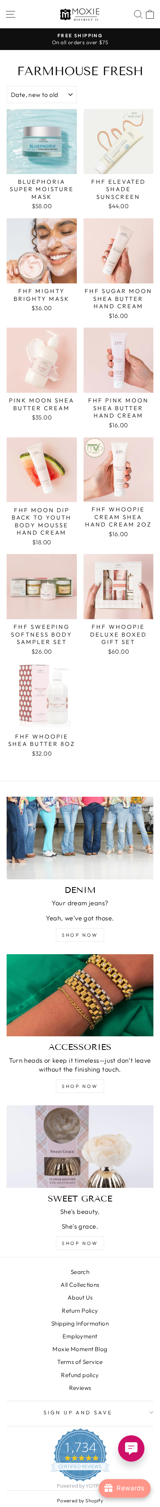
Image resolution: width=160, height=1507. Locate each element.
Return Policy (80, 1310)
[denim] (80, 838)
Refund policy (80, 1375)
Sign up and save (78, 1412)
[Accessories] (80, 995)
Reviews (80, 1387)
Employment (80, 1336)
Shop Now (80, 1243)
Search (80, 1272)
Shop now (80, 935)
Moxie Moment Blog (79, 1349)
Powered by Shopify (80, 1500)
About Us (80, 1297)
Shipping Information (80, 1323)
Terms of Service (80, 1361)
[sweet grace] (80, 1146)
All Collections (80, 1284)
